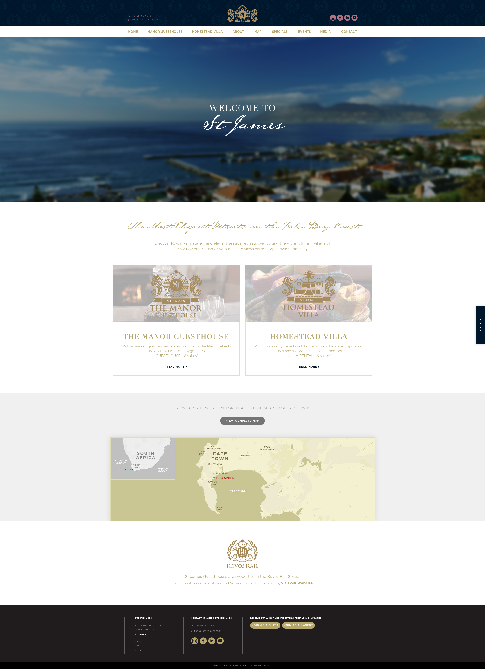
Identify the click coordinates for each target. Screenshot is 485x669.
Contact (349, 31)
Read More (175, 367)
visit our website (297, 583)
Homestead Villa (207, 31)
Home (133, 31)
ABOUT (238, 31)
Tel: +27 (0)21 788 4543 (202, 625)
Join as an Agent (298, 625)
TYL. (269, 666)
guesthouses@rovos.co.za (142, 20)
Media (325, 31)
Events (304, 31)
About (138, 642)
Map (258, 31)
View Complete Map (242, 421)
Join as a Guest (265, 625)
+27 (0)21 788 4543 (139, 16)
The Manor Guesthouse (148, 625)
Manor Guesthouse (165, 31)
